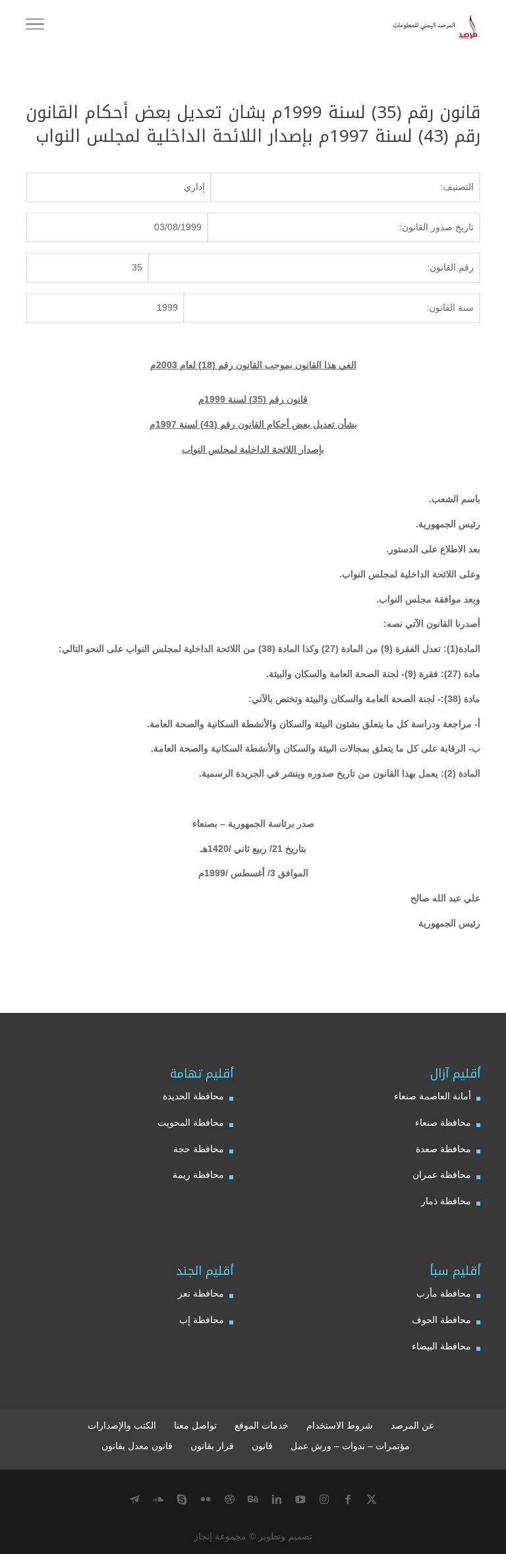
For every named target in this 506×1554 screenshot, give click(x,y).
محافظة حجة (198, 1149)
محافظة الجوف (441, 1319)
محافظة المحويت (190, 1122)
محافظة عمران (441, 1174)
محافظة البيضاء (441, 1346)
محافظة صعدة (443, 1149)
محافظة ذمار (446, 1201)
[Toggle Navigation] (35, 26)
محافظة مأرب (443, 1293)
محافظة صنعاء (443, 1122)
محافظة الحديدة (193, 1096)
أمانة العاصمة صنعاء (432, 1096)
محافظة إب (201, 1319)
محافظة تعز (201, 1293)
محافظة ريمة (198, 1174)
